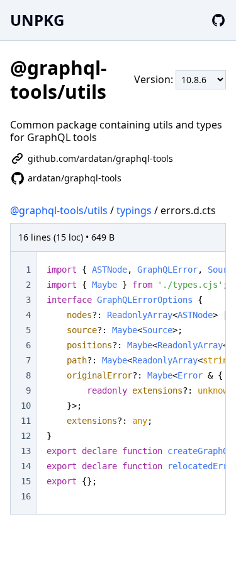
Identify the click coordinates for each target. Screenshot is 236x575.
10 (26, 406)
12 (26, 436)
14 (26, 466)
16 (26, 496)
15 (26, 481)
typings (134, 210)
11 (26, 421)
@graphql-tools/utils (59, 210)
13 (26, 451)
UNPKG (37, 19)
